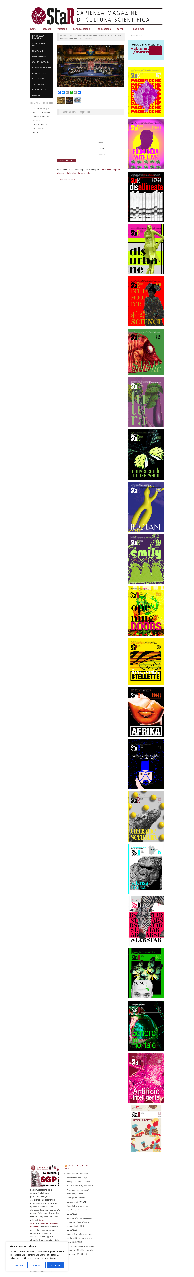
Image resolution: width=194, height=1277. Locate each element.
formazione (104, 29)
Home (33, 29)
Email (101, 148)
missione (62, 29)
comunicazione (81, 29)
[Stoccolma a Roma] (97, 16)
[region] (37, 1256)
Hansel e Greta (39, 73)
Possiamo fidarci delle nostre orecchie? (41, 116)
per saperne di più (40, 90)
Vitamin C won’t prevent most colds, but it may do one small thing (80, 1237)
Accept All (55, 1265)
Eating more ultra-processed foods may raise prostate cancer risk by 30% (79, 1221)
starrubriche (38, 84)
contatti (47, 29)
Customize (18, 1265)
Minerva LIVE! (38, 51)
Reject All (37, 1265)
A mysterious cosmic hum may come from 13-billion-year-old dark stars (80, 1250)
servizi (120, 29)
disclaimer (138, 29)
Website (101, 154)
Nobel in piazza (39, 56)
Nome (101, 142)
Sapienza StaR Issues (38, 44)
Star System (38, 79)
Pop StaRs (37, 95)
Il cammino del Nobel (41, 67)
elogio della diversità (38, 37)
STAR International (41, 62)
